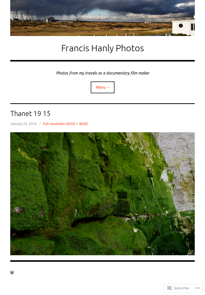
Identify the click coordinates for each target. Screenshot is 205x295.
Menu (101, 87)
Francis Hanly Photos (102, 48)
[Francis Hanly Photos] (102, 18)
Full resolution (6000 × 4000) (65, 124)
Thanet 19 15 (30, 113)
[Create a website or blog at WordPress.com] (12, 272)
